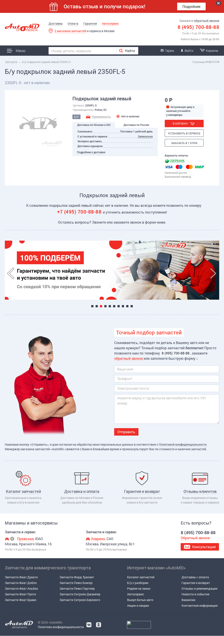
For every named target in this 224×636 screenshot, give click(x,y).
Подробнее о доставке (91, 152)
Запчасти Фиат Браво (20, 600)
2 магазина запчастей (70, 31)
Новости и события (195, 594)
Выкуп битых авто (140, 600)
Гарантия (90, 23)
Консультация (204, 546)
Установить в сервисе (184, 133)
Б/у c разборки (137, 583)
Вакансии (188, 600)
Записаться (145, 136)
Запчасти (11, 62)
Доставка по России (136, 125)
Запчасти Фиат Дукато (21, 577)
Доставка (56, 23)
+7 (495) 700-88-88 (80, 212)
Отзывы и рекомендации (199, 588)
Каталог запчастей (140, 577)
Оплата (73, 23)
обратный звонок (206, 21)
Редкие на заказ (138, 588)
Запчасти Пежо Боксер (76, 583)
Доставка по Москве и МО (93, 125)
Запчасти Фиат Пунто (20, 594)
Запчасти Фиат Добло (21, 583)
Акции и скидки (138, 605)
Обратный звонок (195, 537)
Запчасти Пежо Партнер (77, 588)
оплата (204, 577)
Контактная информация (200, 605)
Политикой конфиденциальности (182, 444)
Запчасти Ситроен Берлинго (80, 600)
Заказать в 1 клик (184, 143)
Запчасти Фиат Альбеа (21, 588)
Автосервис (110, 23)
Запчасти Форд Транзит (77, 577)
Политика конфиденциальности (61, 627)
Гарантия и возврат (196, 583)
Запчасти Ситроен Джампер (80, 594)
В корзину (180, 123)
